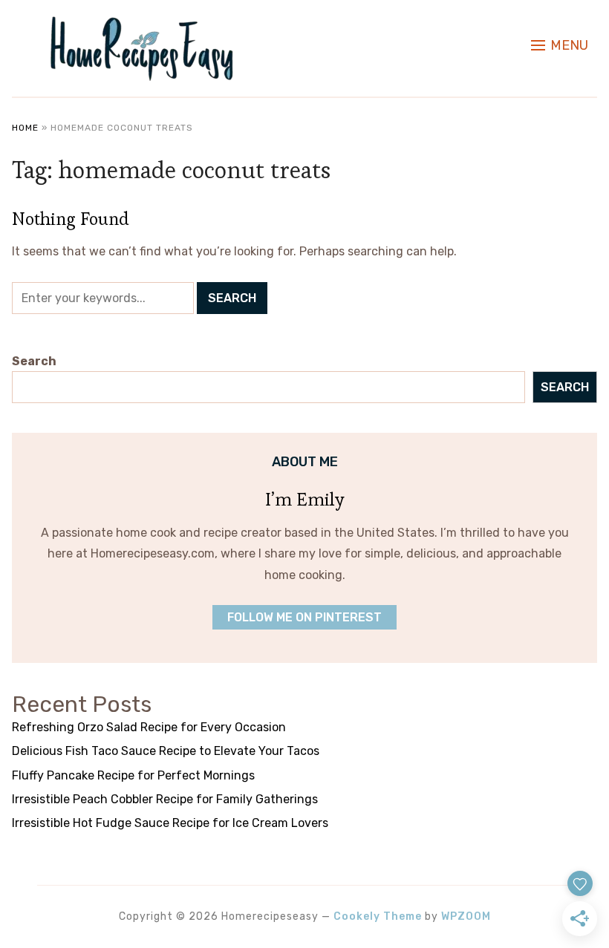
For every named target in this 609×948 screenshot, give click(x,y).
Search (34, 361)
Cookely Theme (377, 916)
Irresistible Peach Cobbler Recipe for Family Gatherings (165, 799)
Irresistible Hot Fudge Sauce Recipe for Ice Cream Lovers (170, 823)
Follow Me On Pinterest (304, 617)
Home (25, 127)
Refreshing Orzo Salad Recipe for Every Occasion (149, 727)
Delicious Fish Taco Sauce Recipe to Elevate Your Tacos (165, 751)
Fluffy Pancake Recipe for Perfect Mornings (133, 775)
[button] (559, 45)
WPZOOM (466, 916)
